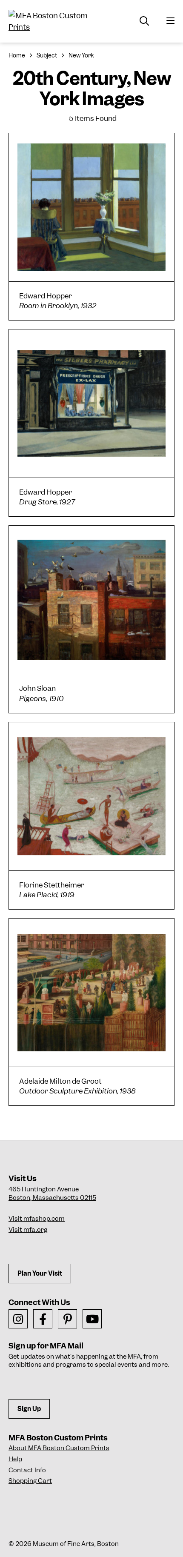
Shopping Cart (30, 1481)
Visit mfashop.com (37, 1218)
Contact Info (27, 1470)
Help (15, 1459)
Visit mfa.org (28, 1229)
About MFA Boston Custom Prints (59, 1448)
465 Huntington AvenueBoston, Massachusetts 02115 (52, 1193)
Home (17, 55)
